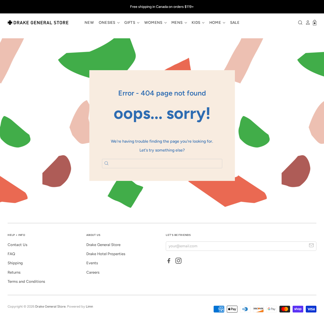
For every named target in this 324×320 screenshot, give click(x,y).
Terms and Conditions (26, 281)
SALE (234, 22)
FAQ (11, 254)
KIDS (196, 22)
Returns (14, 272)
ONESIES (107, 22)
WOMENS (154, 22)
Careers (92, 272)
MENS (177, 22)
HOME (215, 22)
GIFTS (130, 22)
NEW (89, 22)
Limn (89, 306)
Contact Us (17, 244)
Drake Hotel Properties (105, 254)
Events (92, 263)
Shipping (15, 263)
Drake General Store (103, 244)
